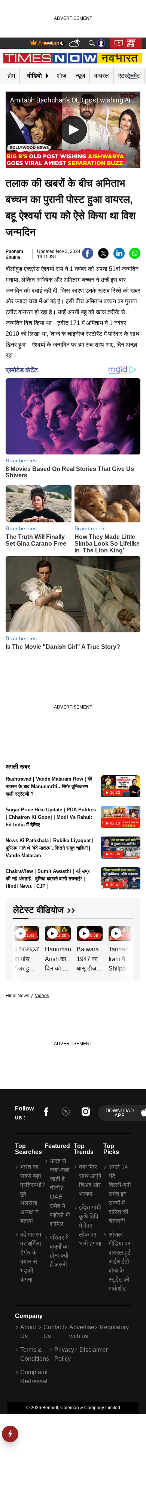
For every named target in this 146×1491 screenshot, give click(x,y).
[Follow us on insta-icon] (85, 1112)
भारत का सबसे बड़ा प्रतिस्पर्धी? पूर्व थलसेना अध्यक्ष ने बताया (31, 1194)
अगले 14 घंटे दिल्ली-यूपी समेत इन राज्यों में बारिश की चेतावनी (120, 1194)
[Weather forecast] (75, 43)
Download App (120, 1113)
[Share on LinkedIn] (119, 257)
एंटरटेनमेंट (129, 75)
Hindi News (17, 995)
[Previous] (19, 934)
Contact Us (53, 1331)
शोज (61, 75)
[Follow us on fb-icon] (46, 1112)
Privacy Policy (64, 1354)
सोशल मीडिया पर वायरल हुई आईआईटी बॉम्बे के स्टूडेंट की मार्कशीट (119, 1261)
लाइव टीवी (131, 43)
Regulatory (114, 1327)
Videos (42, 995)
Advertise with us (81, 1331)
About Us (28, 1331)
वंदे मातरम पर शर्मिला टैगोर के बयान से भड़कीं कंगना (30, 1257)
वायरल (101, 75)
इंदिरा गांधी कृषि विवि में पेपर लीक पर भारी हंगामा (90, 1225)
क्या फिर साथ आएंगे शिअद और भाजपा (90, 1180)
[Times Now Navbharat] (73, 58)
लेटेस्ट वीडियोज (38, 910)
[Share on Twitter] (103, 257)
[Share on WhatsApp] (134, 257)
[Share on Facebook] (87, 257)
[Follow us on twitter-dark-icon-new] (65, 1112)
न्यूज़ (80, 75)
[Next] (125, 934)
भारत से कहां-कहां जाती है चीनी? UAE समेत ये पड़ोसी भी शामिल (60, 1192)
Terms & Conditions (34, 1354)
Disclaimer (93, 1350)
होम (11, 75)
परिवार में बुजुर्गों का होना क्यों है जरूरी (59, 1251)
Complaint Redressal (34, 1376)
